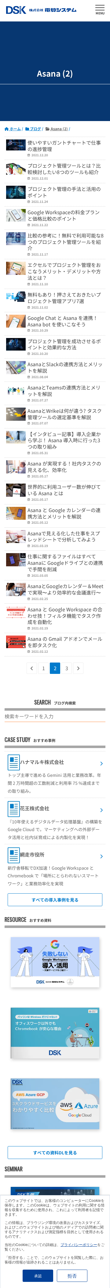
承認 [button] (38, 1275)
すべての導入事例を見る (55, 900)
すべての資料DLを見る (55, 1152)
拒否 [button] (72, 1275)
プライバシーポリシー (79, 1244)
